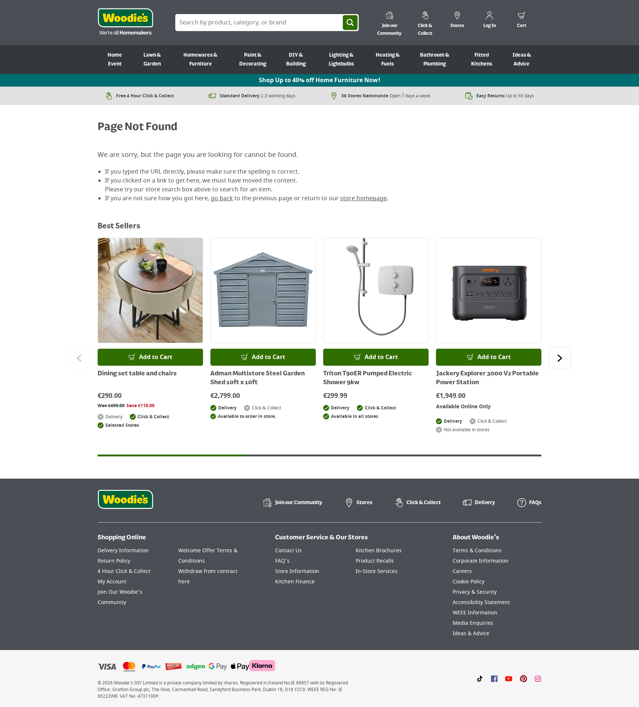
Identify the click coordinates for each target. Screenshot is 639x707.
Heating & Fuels (388, 59)
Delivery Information (123, 550)
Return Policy (114, 561)
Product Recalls (375, 561)
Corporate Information (480, 561)
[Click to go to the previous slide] (79, 358)
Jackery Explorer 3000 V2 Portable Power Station (487, 378)
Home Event (115, 59)
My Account (112, 582)
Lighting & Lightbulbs (341, 59)
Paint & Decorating (252, 59)
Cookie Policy (468, 582)
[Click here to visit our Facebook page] (494, 678)
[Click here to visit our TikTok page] (479, 678)
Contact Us (288, 550)
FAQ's (282, 561)
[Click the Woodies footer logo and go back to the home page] (125, 504)
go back (222, 198)
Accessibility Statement (481, 602)
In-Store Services (377, 571)
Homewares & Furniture (200, 59)
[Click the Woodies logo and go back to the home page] (125, 22)
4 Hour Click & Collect (124, 571)
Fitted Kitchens (481, 59)
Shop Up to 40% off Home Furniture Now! (319, 80)
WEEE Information (475, 613)
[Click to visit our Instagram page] (537, 678)
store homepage (363, 198)
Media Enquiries (473, 623)
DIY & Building (296, 59)
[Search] (350, 22)
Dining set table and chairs (137, 374)
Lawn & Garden (152, 59)
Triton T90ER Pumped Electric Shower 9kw (367, 378)
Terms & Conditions (477, 550)
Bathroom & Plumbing (434, 59)
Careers (462, 571)
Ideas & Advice (522, 59)
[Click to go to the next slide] (560, 358)
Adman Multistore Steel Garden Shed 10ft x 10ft (257, 378)
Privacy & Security (475, 592)
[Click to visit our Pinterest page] (523, 678)
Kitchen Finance (295, 582)
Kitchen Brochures (379, 550)
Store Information (297, 571)
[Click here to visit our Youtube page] (508, 678)
